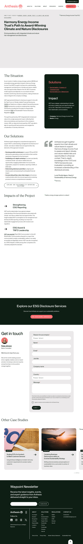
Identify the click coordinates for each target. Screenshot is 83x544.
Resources (52, 6)
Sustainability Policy (66, 535)
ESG (42, 514)
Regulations (56, 512)
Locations (34, 525)
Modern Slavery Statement (54, 535)
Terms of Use (35, 535)
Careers (60, 6)
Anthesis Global (71, 1)
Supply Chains (44, 521)
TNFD (6, 106)
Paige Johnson (6, 346)
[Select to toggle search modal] (78, 6)
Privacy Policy (43, 535)
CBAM (53, 514)
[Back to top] (70, 542)
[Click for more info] (4, 340)
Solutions (38, 6)
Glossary (54, 521)
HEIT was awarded (9, 234)
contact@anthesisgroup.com (69, 516)
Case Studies (12, 15)
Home (5, 15)
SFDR (12, 112)
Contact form (66, 514)
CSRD (53, 519)
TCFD (6, 104)
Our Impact (34, 514)
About (34, 512)
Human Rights (44, 519)
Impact (45, 6)
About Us (29, 6)
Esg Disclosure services (41, 316)
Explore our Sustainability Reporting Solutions (21, 185)
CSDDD (53, 516)
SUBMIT (35, 408)
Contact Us (70, 6)
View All (43, 531)
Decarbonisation (45, 516)
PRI (12, 110)
